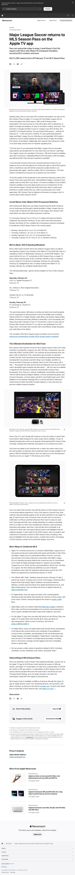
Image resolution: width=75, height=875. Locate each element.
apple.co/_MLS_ (48, 689)
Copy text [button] (55, 709)
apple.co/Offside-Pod (19, 590)
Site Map (12, 872)
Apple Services (41, 20)
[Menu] (72, 15)
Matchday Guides (48, 607)
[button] (21, 9)
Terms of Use (5, 872)
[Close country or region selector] (73, 2)
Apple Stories (53, 20)
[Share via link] (21, 64)
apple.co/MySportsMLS (20, 624)
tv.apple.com (44, 686)
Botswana (4, 867)
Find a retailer (5, 863)
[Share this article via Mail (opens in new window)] (18, 64)
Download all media (52, 719)
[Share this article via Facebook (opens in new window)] (10, 64)
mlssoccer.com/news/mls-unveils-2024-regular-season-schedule (33, 336)
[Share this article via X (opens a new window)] (14, 64)
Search (67, 20)
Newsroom (7, 20)
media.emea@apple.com (17, 757)
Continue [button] (48, 9)
